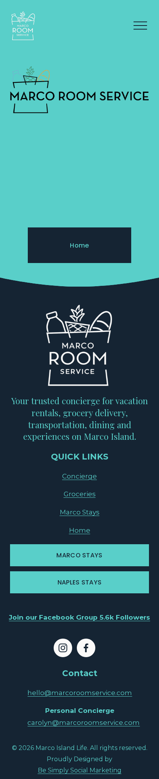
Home (79, 245)
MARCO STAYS (79, 555)
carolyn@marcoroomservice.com (83, 722)
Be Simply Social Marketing (80, 770)
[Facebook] (86, 648)
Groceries (80, 494)
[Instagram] (63, 648)
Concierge (79, 476)
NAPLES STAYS (80, 582)
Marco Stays (80, 512)
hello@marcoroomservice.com (79, 692)
